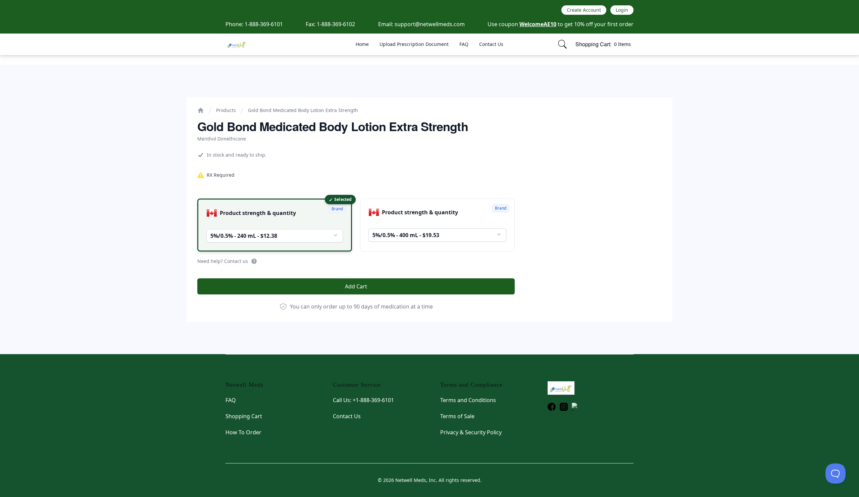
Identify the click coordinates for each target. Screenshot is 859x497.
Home (362, 44)
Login (622, 10)
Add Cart (356, 286)
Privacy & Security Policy (471, 432)
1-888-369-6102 (336, 24)
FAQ (463, 44)
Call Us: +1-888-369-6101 (363, 400)
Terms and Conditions (468, 400)
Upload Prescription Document (414, 44)
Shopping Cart (243, 416)
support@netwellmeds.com (430, 24)
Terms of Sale (457, 416)
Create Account (584, 10)
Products (226, 110)
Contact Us (491, 44)
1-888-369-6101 (264, 24)
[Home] (200, 110)
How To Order (243, 432)
